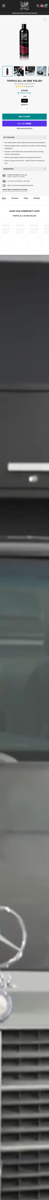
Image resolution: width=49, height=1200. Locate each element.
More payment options (24, 128)
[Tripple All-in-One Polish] (7, 71)
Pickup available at (17, 175)
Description (8, 169)
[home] (24, 6)
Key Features (8, 137)
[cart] (45, 5)
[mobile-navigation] (3, 5)
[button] (24, 86)
